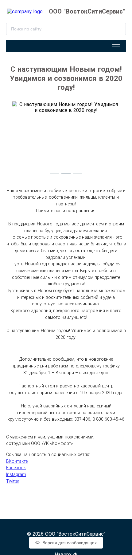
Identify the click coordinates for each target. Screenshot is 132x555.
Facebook (16, 467)
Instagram (16, 474)
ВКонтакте (17, 461)
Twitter (12, 481)
